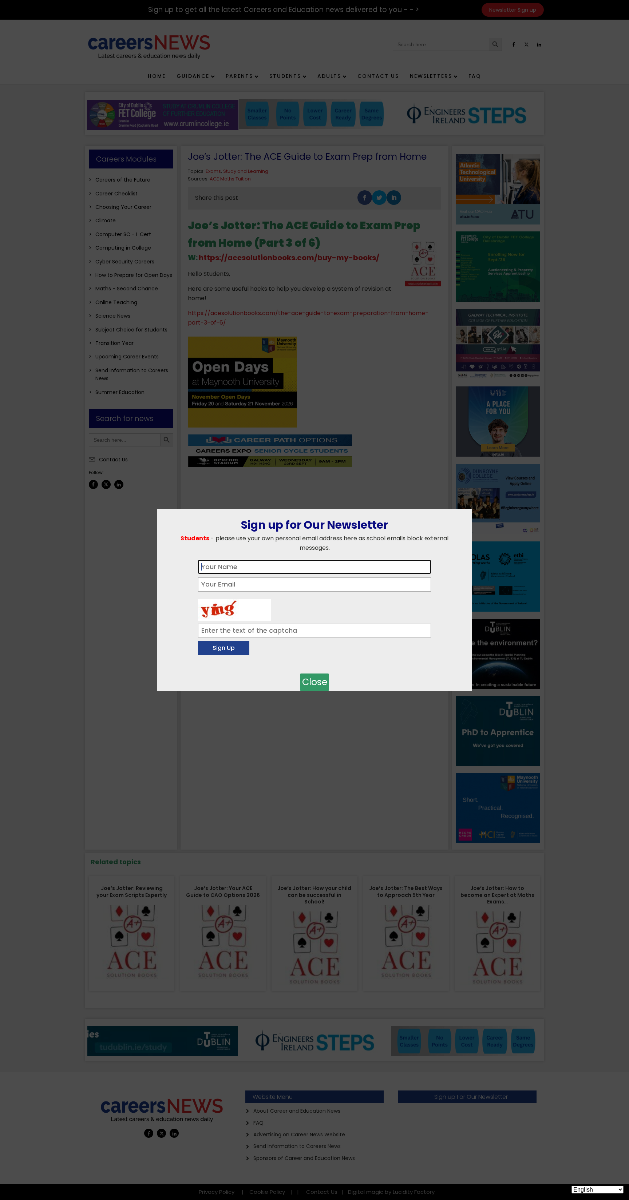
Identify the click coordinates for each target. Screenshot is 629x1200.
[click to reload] (234, 608)
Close (314, 682)
